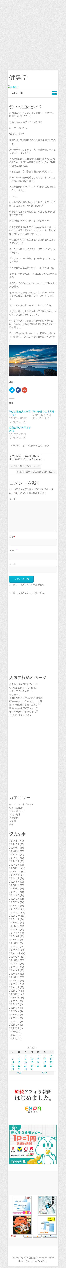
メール (13, 550)
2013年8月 (14, 1004)
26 (44, 1065)
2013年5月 (14, 1014)
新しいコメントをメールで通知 (28, 584)
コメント (13, 498)
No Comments (36, 459)
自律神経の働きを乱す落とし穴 (24, 704)
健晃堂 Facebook (22, 1251)
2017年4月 (14, 854)
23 (25, 1065)
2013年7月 (14, 1007)
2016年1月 (14, 905)
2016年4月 (14, 895)
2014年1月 (14, 987)
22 (19, 1065)
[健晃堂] (12, 87)
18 (38, 1062)
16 (25, 1062)
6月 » (44, 1072)
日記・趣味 (14, 814)
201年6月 (13, 1031)
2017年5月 (14, 851)
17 (32, 1062)
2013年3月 (14, 1021)
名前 (12, 537)
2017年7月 (14, 844)
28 (12, 1069)
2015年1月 (14, 946)
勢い (47, 445)
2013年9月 (14, 1001)
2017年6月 (14, 847)
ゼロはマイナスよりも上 (21, 691)
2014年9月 (14, 960)
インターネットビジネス (21, 804)
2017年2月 (14, 861)
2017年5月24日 (32, 455)
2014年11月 (15, 953)
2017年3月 (14, 858)
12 (44, 1058)
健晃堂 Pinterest (38, 1251)
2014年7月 (14, 967)
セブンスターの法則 (32, 445)
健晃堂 (18, 77)
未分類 (12, 821)
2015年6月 (14, 929)
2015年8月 (14, 922)
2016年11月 (15, 871)
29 (19, 1069)
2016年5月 (14, 892)
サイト (12, 564)
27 (51, 1065)
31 (32, 1069)
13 (51, 1058)
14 (12, 1062)
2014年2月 (14, 984)
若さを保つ (14, 694)
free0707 (17, 455)
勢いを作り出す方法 (43, 411)
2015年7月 (14, 926)
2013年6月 (14, 1011)
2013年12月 (15, 990)
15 (19, 1062)
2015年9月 (14, 919)
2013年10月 (15, 997)
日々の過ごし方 (18, 459)
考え (11, 824)
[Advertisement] (33, 35)
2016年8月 (14, 881)
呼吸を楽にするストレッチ (25, 466)
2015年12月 (15, 909)
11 (38, 1058)
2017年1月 (14, 864)
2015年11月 (15, 912)
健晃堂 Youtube (43, 1251)
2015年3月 (14, 939)
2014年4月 (14, 977)
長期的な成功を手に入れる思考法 (25, 697)
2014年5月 (14, 973)
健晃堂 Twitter (27, 1251)
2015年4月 (14, 936)
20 (51, 1062)
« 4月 (19, 1072)
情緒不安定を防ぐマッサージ (23, 708)
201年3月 (13, 1035)
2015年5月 (14, 932)
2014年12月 (15, 949)
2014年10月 (15, 956)
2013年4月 (14, 1018)
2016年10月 (15, 875)
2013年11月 (15, 994)
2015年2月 (14, 943)
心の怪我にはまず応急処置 (22, 687)
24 (32, 1065)
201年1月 (13, 1038)
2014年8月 (14, 963)
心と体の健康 (16, 807)
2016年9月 (14, 878)
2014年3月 (14, 980)
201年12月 (14, 1028)
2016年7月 (14, 885)
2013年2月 (14, 1024)
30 (25, 1069)
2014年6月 (14, 970)
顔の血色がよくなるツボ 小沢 (25, 701)
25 (38, 1065)
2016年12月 (15, 868)
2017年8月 (14, 840)
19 (44, 1062)
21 (12, 1065)
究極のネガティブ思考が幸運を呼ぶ (36, 471)
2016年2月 (14, 902)
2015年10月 (15, 915)
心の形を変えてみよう (20, 714)
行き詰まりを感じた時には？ (23, 684)
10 (32, 1058)
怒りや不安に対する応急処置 (23, 711)
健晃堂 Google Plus (33, 1251)
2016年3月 (14, 898)
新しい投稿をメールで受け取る (28, 593)
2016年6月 (14, 888)
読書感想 (13, 817)
